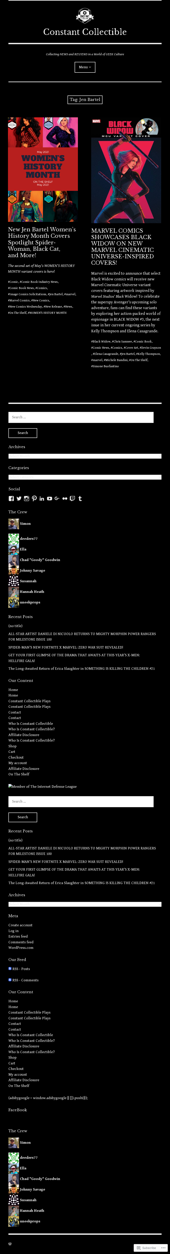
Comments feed (20, 942)
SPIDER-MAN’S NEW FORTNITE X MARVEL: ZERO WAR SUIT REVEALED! (65, 647)
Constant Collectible (85, 32)
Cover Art (131, 348)
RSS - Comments (25, 980)
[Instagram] (26, 498)
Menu (83, 67)
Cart (11, 752)
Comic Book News (22, 288)
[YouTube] (49, 498)
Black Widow (101, 341)
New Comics (41, 300)
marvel (70, 294)
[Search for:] (81, 417)
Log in (13, 931)
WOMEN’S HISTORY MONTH (47, 313)
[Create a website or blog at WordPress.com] (10, 1244)
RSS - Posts (21, 969)
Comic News (101, 348)
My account (17, 763)
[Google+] (57, 498)
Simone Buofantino (106, 366)
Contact (14, 712)
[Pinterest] (34, 498)
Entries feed (18, 936)
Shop (12, 746)
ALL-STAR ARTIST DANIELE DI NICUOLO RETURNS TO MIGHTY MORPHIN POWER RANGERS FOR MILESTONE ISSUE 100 (82, 637)
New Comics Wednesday (26, 306)
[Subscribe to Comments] (10, 980)
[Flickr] (65, 498)
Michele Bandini (116, 360)
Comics (42, 288)
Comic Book (143, 341)
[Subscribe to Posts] (10, 969)
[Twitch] (72, 498)
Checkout (16, 757)
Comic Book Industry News (39, 282)
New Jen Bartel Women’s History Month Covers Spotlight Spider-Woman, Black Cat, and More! (42, 242)
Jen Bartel (56, 294)
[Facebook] (11, 498)
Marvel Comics (20, 300)
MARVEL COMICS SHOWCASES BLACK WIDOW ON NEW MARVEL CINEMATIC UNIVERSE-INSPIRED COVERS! (122, 247)
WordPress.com (20, 948)
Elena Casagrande (106, 354)
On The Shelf (18, 313)
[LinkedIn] (42, 498)
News (68, 306)
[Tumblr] (80, 498)
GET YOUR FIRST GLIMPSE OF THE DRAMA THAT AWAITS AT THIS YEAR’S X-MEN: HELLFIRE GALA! (74, 658)
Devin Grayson (151, 348)
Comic (14, 282)
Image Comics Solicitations (28, 294)
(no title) (15, 626)
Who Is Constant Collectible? (31, 729)
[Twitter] (19, 498)
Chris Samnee (123, 341)
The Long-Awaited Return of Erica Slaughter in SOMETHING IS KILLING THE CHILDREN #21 (81, 668)
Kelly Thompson (149, 354)
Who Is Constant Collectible (30, 723)
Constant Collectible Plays (29, 701)
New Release (53, 306)
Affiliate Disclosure (23, 735)
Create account (20, 925)
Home (13, 690)
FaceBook (17, 1110)
